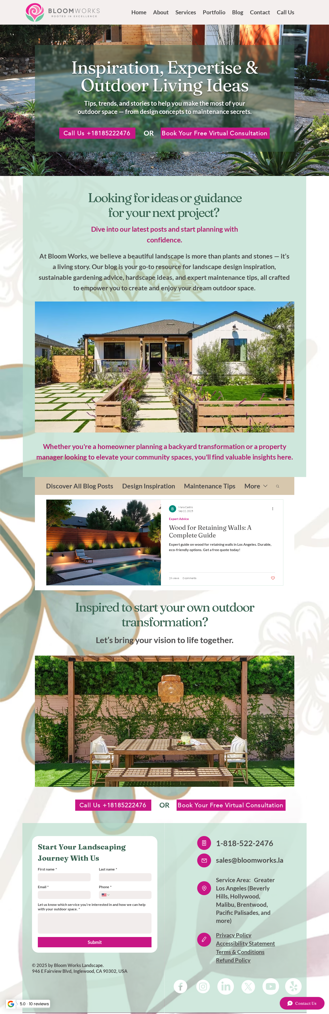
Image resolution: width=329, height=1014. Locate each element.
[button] (278, 486)
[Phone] (204, 843)
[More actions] (274, 508)
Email (43, 887)
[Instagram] (203, 986)
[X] (248, 986)
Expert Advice (179, 519)
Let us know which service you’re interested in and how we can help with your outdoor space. (91, 906)
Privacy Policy (233, 935)
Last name (108, 869)
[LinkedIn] (225, 986)
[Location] (204, 888)
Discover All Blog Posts (79, 486)
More (252, 486)
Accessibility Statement (245, 943)
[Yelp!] (293, 986)
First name (47, 869)
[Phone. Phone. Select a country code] (106, 895)
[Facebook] (180, 986)
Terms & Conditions (240, 951)
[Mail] (204, 860)
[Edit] (204, 940)
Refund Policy (233, 960)
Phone (105, 887)
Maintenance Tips (209, 486)
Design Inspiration (148, 486)
